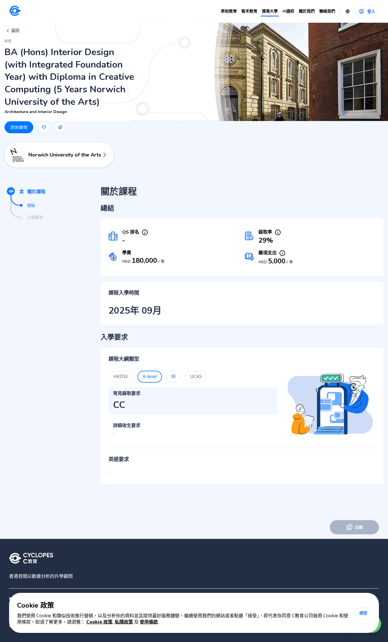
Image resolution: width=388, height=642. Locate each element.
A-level (150, 376)
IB (173, 376)
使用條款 (149, 622)
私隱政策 (124, 622)
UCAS (196, 376)
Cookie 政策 (99, 622)
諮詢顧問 (19, 127)
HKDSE (120, 376)
